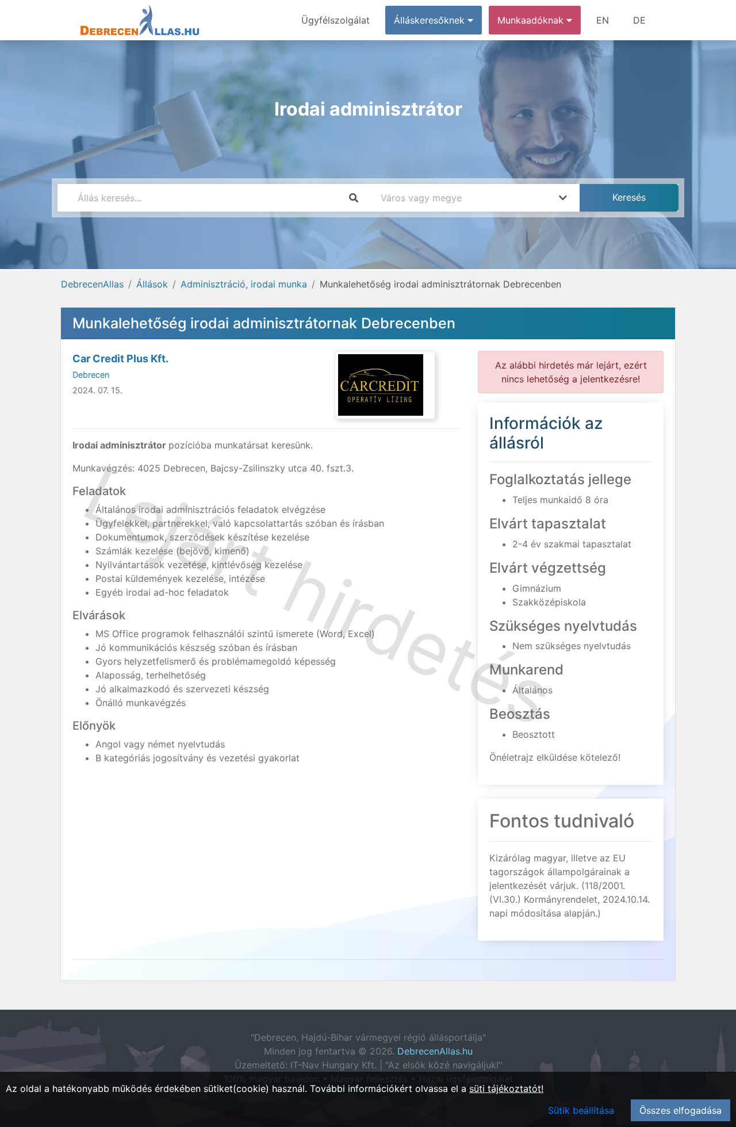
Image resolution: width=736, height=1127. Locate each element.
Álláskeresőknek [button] (430, 20)
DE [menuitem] (639, 20)
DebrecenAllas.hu (435, 1051)
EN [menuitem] (602, 20)
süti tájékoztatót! (506, 1088)
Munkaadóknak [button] (531, 20)
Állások (152, 284)
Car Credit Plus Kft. (120, 358)
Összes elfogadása (680, 1110)
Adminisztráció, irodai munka (244, 284)
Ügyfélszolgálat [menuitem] (335, 20)
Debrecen (90, 374)
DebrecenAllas (92, 284)
